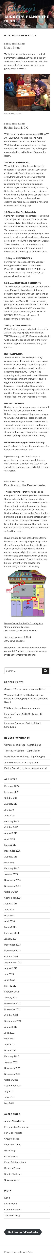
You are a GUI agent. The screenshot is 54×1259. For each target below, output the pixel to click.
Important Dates (12, 1144)
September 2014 (13, 898)
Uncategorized (11, 1180)
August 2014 (10, 903)
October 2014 (11, 892)
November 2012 (12, 1009)
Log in (7, 1198)
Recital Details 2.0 (16, 127)
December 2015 (12, 851)
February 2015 (11, 868)
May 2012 (9, 1038)
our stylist (16, 223)
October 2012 (11, 1015)
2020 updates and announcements (22, 708)
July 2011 (8, 1091)
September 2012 (12, 1021)
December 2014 (12, 880)
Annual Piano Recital (14, 1121)
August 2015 (10, 856)
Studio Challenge (13, 1174)
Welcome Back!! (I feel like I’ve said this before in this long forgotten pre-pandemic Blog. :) (26, 699)
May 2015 (9, 862)
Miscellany (9, 1150)
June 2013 (9, 980)
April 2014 (9, 921)
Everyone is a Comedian (16, 1127)
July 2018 (9, 810)
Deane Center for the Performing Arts (23, 623)
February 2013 (11, 991)
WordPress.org (12, 1215)
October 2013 (11, 956)
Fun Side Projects (13, 1133)
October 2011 (11, 1080)
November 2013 (12, 950)
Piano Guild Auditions (15, 1162)
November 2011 (12, 1074)
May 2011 (9, 1103)
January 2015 (11, 874)
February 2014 (11, 933)
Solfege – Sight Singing (29, 745)
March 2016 (10, 845)
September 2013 (13, 962)
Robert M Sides (12, 1168)
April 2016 (9, 839)
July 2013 (9, 974)
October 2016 (11, 827)
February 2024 (11, 786)
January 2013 (11, 997)
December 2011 (12, 1068)
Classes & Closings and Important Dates (24, 689)
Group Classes (11, 1139)
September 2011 (12, 1085)
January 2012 (11, 1062)
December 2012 (12, 1003)
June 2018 (9, 815)
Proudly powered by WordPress (18, 1252)
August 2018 (10, 804)
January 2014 (11, 939)
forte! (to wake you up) (26, 762)
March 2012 (10, 1050)
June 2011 (9, 1097)
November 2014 (12, 886)
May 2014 (9, 915)
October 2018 (11, 798)
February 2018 (11, 821)
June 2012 (9, 1033)
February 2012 (11, 1056)
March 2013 (10, 986)
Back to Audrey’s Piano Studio (23, 1232)
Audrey (8, 762)
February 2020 (11, 792)
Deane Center (37, 141)
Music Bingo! (12, 47)
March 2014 (10, 927)
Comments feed (12, 1209)
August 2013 (10, 968)
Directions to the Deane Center (25, 485)
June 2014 (9, 909)
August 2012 (10, 1027)
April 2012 (9, 1044)
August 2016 (10, 833)
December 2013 (12, 944)
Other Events (11, 1156)
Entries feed (10, 1203)
